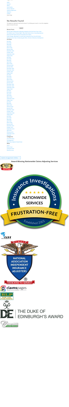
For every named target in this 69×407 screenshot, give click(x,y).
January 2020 (10, 124)
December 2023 (10, 84)
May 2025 (9, 60)
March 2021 (9, 105)
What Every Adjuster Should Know (14, 142)
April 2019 (9, 130)
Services (9, 4)
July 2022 (9, 101)
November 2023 (10, 86)
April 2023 (9, 95)
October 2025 (10, 52)
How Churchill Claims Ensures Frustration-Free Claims (19, 34)
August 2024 (9, 73)
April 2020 (9, 121)
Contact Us (4, 341)
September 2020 (10, 113)
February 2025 (10, 65)
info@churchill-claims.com (34, 159)
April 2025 (9, 62)
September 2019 (10, 129)
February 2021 (10, 106)
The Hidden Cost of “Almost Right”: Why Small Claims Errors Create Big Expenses (25, 33)
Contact (8, 13)
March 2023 (9, 97)
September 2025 (10, 54)
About (8, 5)
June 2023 (9, 92)
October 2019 (10, 127)
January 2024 (10, 82)
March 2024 (9, 79)
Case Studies (10, 7)
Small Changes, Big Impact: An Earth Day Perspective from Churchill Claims (24, 36)
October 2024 (10, 71)
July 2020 (9, 116)
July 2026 (9, 41)
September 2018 (10, 133)
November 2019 (10, 125)
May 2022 (9, 103)
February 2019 (10, 132)
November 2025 (10, 50)
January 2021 (10, 108)
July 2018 (9, 135)
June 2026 (9, 43)
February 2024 (10, 81)
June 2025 (9, 58)
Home (8, 2)
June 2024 (9, 76)
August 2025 (9, 55)
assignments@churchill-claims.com (31, 154)
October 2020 (10, 111)
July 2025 (9, 57)
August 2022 (9, 100)
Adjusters (9, 12)
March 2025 (9, 63)
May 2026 (9, 44)
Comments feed (10, 148)
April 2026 (9, 46)
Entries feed (9, 147)
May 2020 (9, 119)
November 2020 (10, 109)
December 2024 (10, 68)
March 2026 (9, 47)
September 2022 (10, 98)
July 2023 (9, 90)
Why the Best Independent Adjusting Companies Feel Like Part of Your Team (24, 31)
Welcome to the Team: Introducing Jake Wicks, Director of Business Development (25, 37)
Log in (8, 145)
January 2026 (10, 49)
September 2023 (10, 87)
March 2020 (9, 122)
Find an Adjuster (10, 8)
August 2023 (9, 89)
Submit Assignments (11, 10)
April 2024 (9, 78)
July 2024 (9, 74)
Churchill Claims (10, 138)
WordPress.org (10, 150)
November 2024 (10, 70)
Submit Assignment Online (9, 158)
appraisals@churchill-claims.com (41, 155)
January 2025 (10, 66)
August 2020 (9, 114)
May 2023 (9, 94)
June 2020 (9, 117)
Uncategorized (10, 140)
